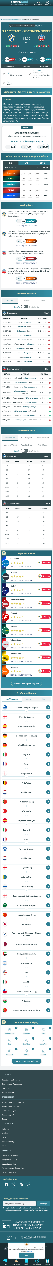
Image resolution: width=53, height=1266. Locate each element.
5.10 (37, 196)
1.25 (23, 184)
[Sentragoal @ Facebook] (6, 1185)
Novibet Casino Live (9, 1159)
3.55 (30, 196)
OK (26, 1255)
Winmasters (15, 640)
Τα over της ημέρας (9, 1111)
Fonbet (13, 613)
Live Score (5, 1088)
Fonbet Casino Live (9, 1172)
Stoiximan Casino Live (10, 1155)
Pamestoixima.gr (17, 599)
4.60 (30, 184)
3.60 (30, 173)
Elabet (13, 586)
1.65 (23, 196)
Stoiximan (14, 558)
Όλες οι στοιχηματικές (24, 683)
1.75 (23, 173)
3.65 (23, 190)
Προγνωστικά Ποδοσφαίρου (13, 1102)
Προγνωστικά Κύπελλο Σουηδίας (21, 26)
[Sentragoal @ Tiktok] (28, 1185)
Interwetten (15, 653)
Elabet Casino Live (9, 1164)
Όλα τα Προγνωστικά (25, 1061)
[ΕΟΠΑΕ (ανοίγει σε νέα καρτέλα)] (33, 1237)
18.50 (37, 184)
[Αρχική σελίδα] (1, 19)
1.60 (30, 190)
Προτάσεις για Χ (8, 1115)
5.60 (37, 190)
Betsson (14, 667)
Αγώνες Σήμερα (8, 1092)
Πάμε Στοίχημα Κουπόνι (11, 1080)
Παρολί (4, 1119)
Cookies (29, 1251)
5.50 (37, 179)
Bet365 (13, 626)
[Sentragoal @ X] (13, 1185)
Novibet (14, 572)
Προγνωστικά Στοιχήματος (12, 1084)
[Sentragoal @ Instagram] (21, 1185)
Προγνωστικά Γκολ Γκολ (11, 1106)
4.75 (37, 173)
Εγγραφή (43, 1203)
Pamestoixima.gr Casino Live (13, 1168)
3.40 (30, 179)
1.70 (23, 179)
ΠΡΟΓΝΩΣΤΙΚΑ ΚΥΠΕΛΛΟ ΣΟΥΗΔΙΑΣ (12, 19)
